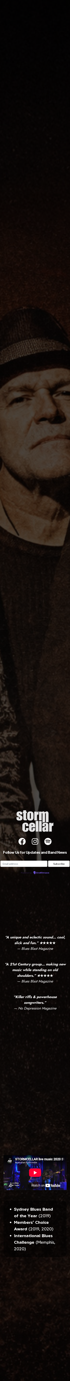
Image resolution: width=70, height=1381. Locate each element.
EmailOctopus (42, 873)
